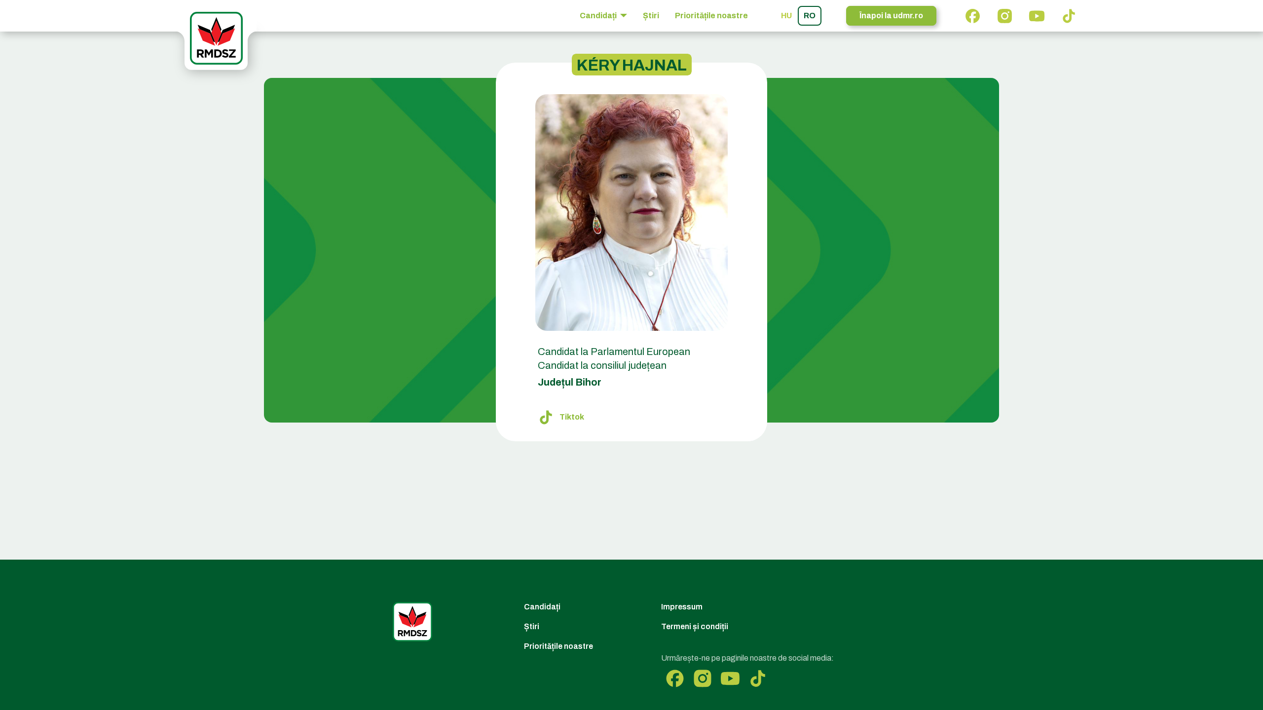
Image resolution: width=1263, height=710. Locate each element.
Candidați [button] (599, 15)
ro (810, 15)
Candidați (542, 607)
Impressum (682, 607)
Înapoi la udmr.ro (891, 15)
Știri (651, 15)
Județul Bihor (569, 382)
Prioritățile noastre (711, 15)
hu (786, 15)
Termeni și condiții (694, 626)
